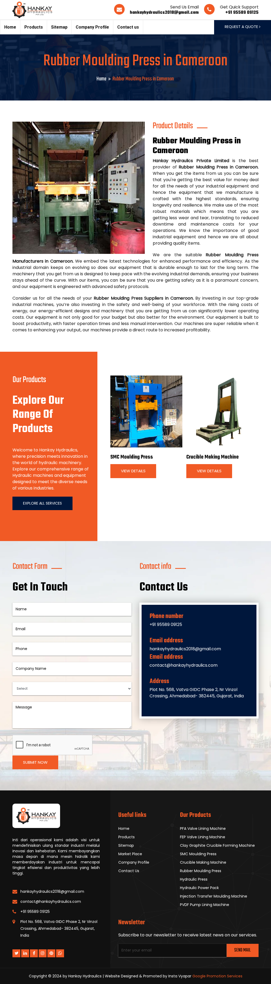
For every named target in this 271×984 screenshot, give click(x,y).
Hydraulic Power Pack (199, 887)
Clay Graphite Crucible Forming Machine (217, 845)
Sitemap (59, 27)
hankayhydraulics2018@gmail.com (164, 12)
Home (10, 27)
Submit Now (35, 762)
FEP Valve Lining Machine (202, 837)
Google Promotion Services (217, 976)
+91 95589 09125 (242, 12)
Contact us (128, 27)
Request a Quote (242, 26)
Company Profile (92, 27)
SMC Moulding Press (131, 457)
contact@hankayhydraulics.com (184, 665)
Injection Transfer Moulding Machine (213, 896)
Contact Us (128, 870)
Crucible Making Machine (212, 457)
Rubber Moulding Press (200, 870)
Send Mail (242, 950)
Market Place (130, 854)
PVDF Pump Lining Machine (204, 904)
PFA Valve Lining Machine (203, 828)
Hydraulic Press (193, 879)
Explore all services (42, 503)
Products (33, 27)
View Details (133, 471)
